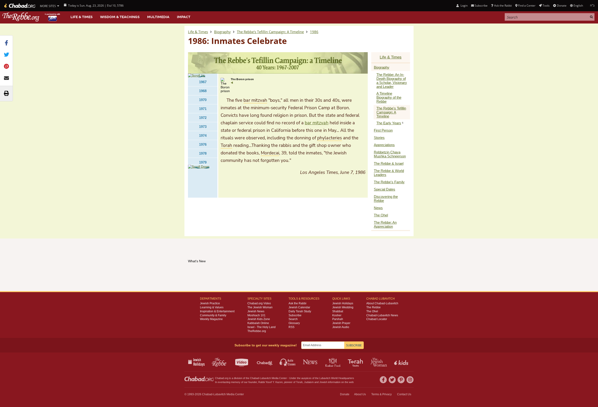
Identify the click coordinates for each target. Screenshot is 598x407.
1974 (203, 135)
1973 (203, 127)
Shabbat (337, 311)
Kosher (336, 315)
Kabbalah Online (258, 323)
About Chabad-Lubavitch (382, 303)
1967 (203, 82)
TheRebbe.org (256, 331)
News (310, 362)
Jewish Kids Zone (258, 319)
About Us (360, 394)
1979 (203, 162)
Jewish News (255, 311)
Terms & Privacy (381, 394)
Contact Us (404, 394)
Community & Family (213, 315)
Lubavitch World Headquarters (336, 378)
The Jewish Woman (260, 307)
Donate (561, 6)
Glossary (294, 323)
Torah (299, 382)
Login (463, 6)
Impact (183, 17)
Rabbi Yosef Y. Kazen (270, 382)
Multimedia (158, 17)
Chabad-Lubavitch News (382, 315)
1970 (203, 100)
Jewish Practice (210, 303)
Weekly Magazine (211, 319)
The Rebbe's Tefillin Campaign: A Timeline (270, 31)
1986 (314, 31)
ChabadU (265, 362)
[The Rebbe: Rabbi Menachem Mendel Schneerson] (31, 17)
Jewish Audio (340, 327)
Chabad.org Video (259, 303)
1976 (203, 144)
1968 (203, 91)
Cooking (333, 362)
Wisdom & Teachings (120, 17)
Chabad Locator (376, 319)
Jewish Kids (401, 362)
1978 (203, 153)
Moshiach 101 (256, 315)
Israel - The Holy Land (261, 327)
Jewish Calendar (299, 307)
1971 (203, 109)
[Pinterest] (401, 379)
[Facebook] (383, 379)
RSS (291, 327)
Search (293, 319)
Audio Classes (287, 362)
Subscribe (295, 315)
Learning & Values (211, 307)
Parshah (337, 319)
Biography (222, 31)
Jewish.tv (242, 362)
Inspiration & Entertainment (217, 311)
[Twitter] (392, 379)
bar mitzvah (316, 123)
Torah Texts (356, 362)
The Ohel (372, 311)
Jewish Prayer (341, 323)
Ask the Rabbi (503, 6)
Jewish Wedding (342, 307)
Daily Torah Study (300, 311)
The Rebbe (373, 307)
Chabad (254, 378)
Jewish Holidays (342, 303)
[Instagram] (410, 379)
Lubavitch (265, 378)
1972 (203, 118)
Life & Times (81, 17)
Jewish (323, 382)
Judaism (309, 382)
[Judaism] (19, 5)
